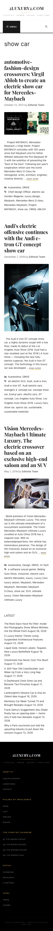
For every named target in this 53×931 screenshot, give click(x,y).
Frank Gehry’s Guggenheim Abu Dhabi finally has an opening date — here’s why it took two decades (26, 713)
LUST (5, 811)
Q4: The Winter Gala (13, 855)
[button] (46, 27)
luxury (29, 578)
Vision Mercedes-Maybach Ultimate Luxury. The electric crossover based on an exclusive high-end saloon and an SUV (25, 446)
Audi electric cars (32, 385)
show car (23, 209)
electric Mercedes (14, 578)
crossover (23, 573)
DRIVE (25, 187)
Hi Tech (44, 565)
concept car (25, 389)
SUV (28, 591)
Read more (32, 179)
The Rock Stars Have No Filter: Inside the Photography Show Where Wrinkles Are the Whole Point (26, 627)
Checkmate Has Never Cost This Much (26, 660)
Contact (7, 789)
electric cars (30, 394)
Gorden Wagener (13, 196)
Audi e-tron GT (12, 385)
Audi (29, 381)
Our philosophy (11, 778)
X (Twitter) (8, 883)
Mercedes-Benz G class (29, 200)
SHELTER (7, 817)
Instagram (8, 877)
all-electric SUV (16, 381)
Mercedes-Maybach (15, 205)
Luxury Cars (41, 403)
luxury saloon (11, 582)
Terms (6, 900)
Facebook (8, 872)
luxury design (32, 196)
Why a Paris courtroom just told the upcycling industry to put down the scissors (24, 729)
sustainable (35, 407)
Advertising (9, 784)
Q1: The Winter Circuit (14, 839)
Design (26, 565)
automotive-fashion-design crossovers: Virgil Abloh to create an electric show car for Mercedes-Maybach (25, 80)
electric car (38, 191)
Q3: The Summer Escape (15, 850)
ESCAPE (6, 822)
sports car (21, 407)
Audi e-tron (39, 381)
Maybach (9, 200)
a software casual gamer (22, 569)
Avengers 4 (10, 389)
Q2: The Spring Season (14, 844)
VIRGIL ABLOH (37, 209)
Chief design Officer (19, 191)
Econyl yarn (15, 394)
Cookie (6, 905)
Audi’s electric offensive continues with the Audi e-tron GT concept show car (26, 238)
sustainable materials (16, 411)
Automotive (14, 187)
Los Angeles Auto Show (28, 398)
